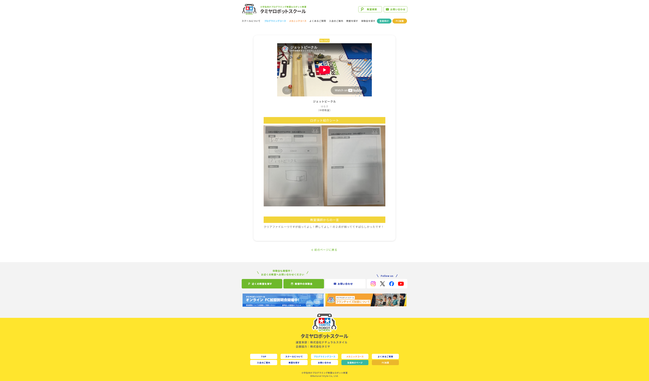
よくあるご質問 (317, 20)
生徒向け (384, 20)
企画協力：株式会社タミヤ (313, 346)
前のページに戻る (325, 250)
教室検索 (372, 9)
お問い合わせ (397, 9)
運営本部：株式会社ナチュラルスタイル (321, 342)
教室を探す (352, 20)
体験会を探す (368, 20)
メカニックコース (297, 20)
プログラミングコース (275, 20)
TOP (263, 356)
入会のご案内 (336, 20)
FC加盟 (400, 20)
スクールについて (251, 20)
